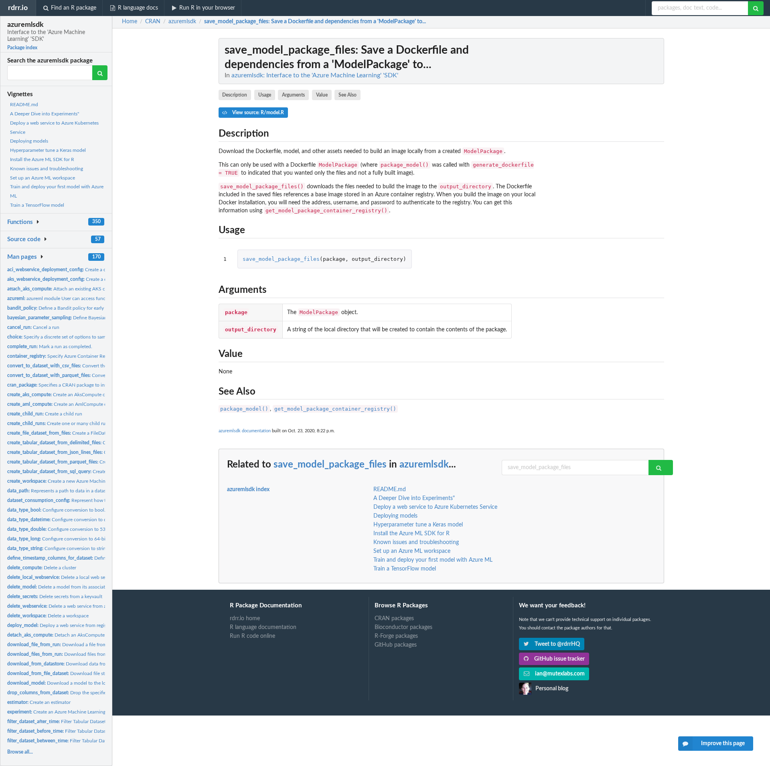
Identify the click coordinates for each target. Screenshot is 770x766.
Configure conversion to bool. (56, 510)
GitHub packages (396, 645)
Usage (264, 95)
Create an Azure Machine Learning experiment (68, 712)
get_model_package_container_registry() (335, 409)
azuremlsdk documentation (245, 431)
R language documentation (263, 627)
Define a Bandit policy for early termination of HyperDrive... (85, 308)
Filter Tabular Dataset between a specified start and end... (98, 740)
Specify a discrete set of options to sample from (65, 337)
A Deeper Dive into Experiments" (44, 113)
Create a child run (44, 413)
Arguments (293, 95)
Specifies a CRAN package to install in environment (76, 385)
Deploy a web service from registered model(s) (71, 625)
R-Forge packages (396, 636)
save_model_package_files (281, 259)
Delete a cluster (41, 567)
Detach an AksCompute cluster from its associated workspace (95, 635)
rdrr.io (18, 7)
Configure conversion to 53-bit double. (68, 529)
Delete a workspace (48, 615)
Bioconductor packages (403, 627)
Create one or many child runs (58, 423)
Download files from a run (63, 654)
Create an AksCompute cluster (62, 394)
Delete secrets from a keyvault (54, 596)
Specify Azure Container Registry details (69, 356)
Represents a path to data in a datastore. (61, 490)
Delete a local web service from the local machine (86, 577)
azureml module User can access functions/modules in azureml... (84, 298)
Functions (20, 222)
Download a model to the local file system (71, 683)
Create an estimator (39, 702)
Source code (24, 239)
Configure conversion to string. (58, 548)
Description (234, 95)
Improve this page (723, 743)
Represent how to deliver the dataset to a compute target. (99, 500)
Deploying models (29, 141)
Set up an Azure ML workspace (42, 177)
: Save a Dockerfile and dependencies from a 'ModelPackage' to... (315, 21)
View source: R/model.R (257, 112)
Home (129, 21)
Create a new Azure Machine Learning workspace (79, 481)
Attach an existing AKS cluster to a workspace (78, 288)
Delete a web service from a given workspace (74, 606)
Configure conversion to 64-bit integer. (65, 538)
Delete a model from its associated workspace (70, 587)
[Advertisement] (604, 158)
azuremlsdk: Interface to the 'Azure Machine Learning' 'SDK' (314, 75)
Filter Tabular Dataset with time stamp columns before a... (96, 731)
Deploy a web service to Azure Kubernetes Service (435, 507)
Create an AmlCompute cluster (62, 404)
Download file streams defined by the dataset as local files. (100, 673)
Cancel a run (33, 327)
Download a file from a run (63, 644)
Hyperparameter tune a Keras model (48, 150)
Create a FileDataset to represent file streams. (87, 433)
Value (322, 95)
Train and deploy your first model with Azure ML (432, 560)
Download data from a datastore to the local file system (94, 663)
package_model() (244, 409)
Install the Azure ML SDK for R (42, 159)
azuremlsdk (424, 465)
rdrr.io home (245, 618)
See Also (347, 95)
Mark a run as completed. (49, 346)
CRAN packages (394, 618)
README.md (24, 104)
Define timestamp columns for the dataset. (95, 558)
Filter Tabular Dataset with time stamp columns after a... (92, 721)
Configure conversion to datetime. (65, 519)
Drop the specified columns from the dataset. (86, 692)
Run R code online (252, 636)
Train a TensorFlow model (37, 205)
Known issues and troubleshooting (46, 168)
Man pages (22, 257)
